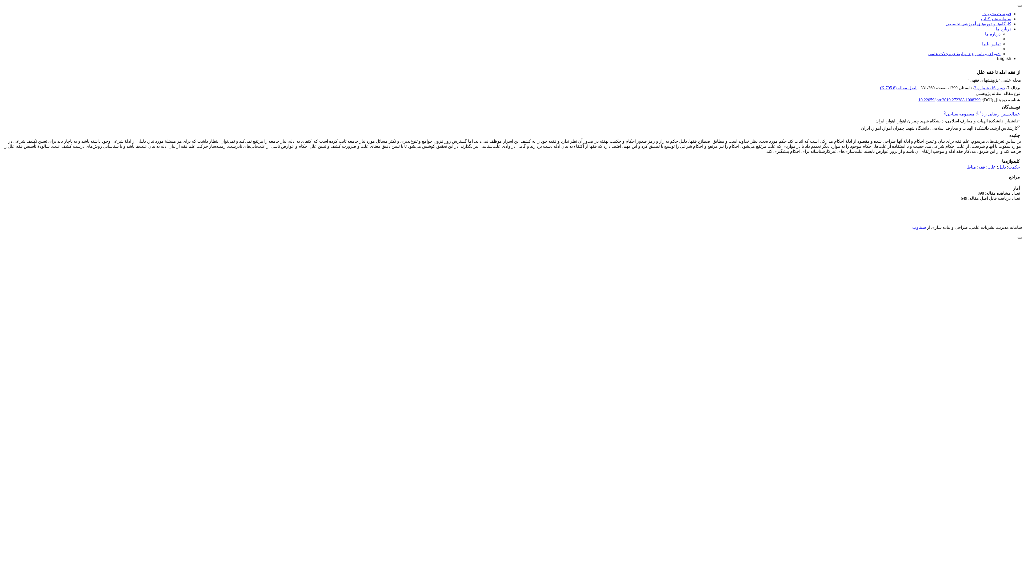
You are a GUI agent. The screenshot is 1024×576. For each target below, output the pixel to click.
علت (991, 167)
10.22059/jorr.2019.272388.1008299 (949, 100)
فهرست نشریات (996, 13)
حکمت (1014, 167)
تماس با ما (991, 44)
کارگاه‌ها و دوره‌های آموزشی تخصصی (978, 24)
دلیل (1002, 167)
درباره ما (1003, 29)
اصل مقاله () (898, 88)
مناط (971, 167)
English (1004, 58)
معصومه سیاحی (960, 114)
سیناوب (919, 227)
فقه (981, 167)
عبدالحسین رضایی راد (1000, 114)
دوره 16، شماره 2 (989, 88)
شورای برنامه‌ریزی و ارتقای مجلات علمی (964, 53)
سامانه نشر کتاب (996, 19)
